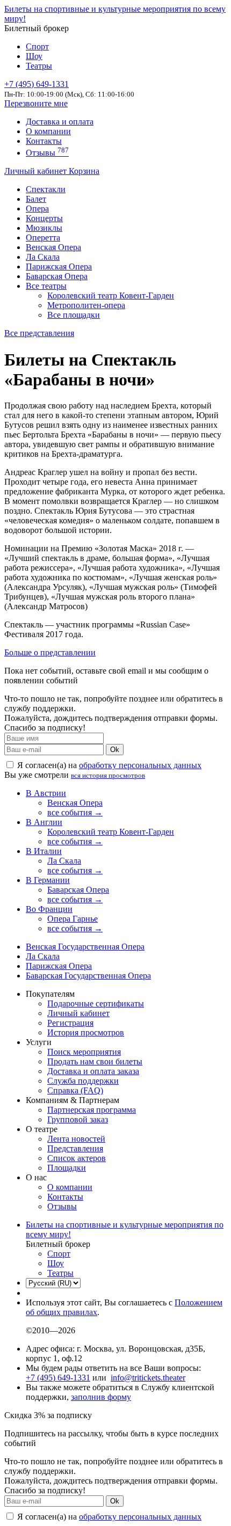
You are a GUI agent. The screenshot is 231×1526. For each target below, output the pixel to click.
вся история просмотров (108, 775)
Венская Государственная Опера (85, 946)
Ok (114, 750)
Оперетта (43, 237)
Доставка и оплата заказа (93, 1071)
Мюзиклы (44, 227)
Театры (39, 65)
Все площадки (73, 314)
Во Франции (49, 909)
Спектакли (46, 189)
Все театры (46, 285)
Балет (36, 198)
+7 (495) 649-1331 (58, 1377)
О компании (48, 131)
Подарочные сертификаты (95, 1003)
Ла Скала (43, 256)
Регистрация (70, 1022)
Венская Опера (53, 247)
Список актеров (76, 1158)
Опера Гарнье (72, 918)
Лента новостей (76, 1138)
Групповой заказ (77, 1119)
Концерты (44, 218)
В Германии (48, 880)
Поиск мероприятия (84, 1051)
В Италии (44, 851)
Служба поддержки (83, 1080)
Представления (75, 1148)
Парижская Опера (59, 266)
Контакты (44, 140)
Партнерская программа (91, 1109)
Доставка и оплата (59, 121)
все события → (75, 812)
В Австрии (46, 793)
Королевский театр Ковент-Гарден (110, 295)
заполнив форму (101, 1396)
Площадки (66, 1167)
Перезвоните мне (36, 103)
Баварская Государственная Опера (88, 975)
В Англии (44, 822)
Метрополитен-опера (86, 305)
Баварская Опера (57, 276)
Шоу (34, 56)
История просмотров (85, 1032)
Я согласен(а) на (108, 765)
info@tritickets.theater (148, 1377)
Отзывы (47, 152)
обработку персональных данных (140, 765)
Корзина (84, 171)
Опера (37, 208)
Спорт (37, 46)
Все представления (39, 333)
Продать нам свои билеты (94, 1061)
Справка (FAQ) (75, 1090)
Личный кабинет (36, 171)
